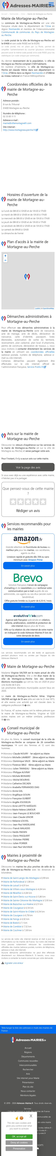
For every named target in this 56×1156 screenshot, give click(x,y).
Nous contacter (28, 1090)
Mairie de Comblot (12, 926)
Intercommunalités (28, 1065)
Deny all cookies (19, 1142)
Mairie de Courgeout (13, 907)
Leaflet (37, 308)
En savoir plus (28, 565)
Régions (28, 1052)
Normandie (14, 28)
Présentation (28, 1082)
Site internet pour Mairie (28, 1078)
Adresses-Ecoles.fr (38, 1130)
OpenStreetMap (48, 308)
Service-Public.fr (35, 366)
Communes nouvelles (28, 1060)
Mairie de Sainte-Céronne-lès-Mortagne (22, 900)
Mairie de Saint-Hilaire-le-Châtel (19, 911)
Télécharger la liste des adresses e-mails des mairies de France (26, 1029)
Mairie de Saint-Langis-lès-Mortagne (21, 877)
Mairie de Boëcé (11, 922)
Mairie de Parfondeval (13, 881)
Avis (28, 1073)
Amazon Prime (35, 559)
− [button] (5, 260)
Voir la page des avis (28, 467)
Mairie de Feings (11, 918)
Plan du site (28, 1086)
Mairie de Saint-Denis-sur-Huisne (19, 896)
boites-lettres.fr (44, 1127)
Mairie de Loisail (11, 885)
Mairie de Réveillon (12, 892)
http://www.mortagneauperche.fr (19, 129)
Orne (48, 25)
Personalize (19, 1148)
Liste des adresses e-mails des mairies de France (29, 1111)
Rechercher (28, 1069)
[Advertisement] (28, 162)
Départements (28, 1056)
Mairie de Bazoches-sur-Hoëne (18, 903)
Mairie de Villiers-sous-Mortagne (19, 889)
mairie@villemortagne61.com (17, 123)
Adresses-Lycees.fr (38, 1133)
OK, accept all (19, 1136)
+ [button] (5, 256)
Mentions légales (28, 1095)
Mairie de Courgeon (13, 915)
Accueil (28, 1047)
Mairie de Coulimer (12, 930)
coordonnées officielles (43, 351)
